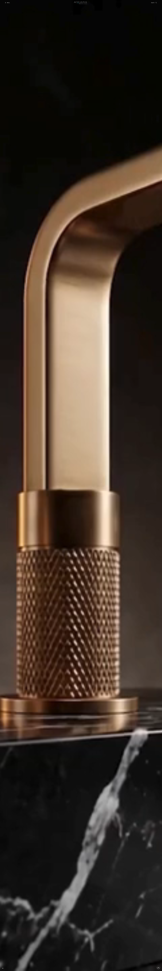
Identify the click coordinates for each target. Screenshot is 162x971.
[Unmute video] (3, 968)
